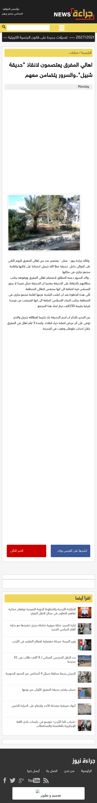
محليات (74, 53)
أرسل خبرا (33, 771)
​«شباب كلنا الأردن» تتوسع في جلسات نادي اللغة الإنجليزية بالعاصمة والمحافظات (46, 724)
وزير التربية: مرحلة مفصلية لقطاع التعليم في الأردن (44, 641)
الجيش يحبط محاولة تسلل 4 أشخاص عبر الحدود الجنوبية (41, 674)
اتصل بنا (51, 771)
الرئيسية (86, 53)
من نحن (69, 771)
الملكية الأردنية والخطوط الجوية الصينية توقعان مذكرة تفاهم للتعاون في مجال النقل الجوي (42, 611)
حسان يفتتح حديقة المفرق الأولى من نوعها (49, 690)
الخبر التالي (16, 551)
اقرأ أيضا (82, 598)
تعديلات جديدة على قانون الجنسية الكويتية (41, 38)
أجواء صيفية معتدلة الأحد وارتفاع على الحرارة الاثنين (44, 706)
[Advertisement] (48, 140)
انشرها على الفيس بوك (72, 551)
